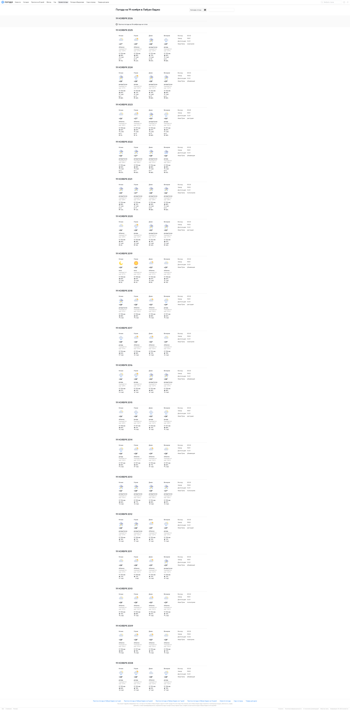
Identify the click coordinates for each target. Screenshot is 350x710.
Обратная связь (324, 708)
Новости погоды (225, 701)
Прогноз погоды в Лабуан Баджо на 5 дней (138, 701)
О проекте (280, 708)
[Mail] (2, 2)
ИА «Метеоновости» (343, 708)
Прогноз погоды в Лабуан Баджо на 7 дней (170, 701)
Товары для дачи (251, 701)
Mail (3, 708)
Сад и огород (238, 701)
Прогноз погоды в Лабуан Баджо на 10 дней (202, 701)
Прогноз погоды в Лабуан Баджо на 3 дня (107, 701)
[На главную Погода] (8, 2)
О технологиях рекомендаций (311, 708)
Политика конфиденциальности (293, 708)
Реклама (15, 708)
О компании (9, 708)
